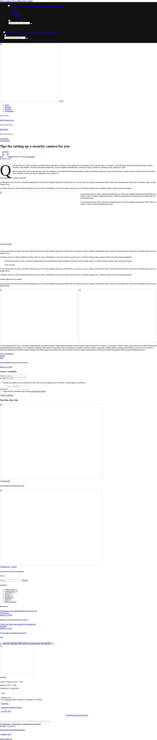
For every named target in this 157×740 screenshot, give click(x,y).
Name (2, 376)
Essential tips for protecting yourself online (12, 571)
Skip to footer (28, 1)
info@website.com (7, 120)
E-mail (2, 378)
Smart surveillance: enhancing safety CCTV (12, 485)
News (7, 594)
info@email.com (6, 739)
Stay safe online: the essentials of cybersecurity (13, 633)
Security (14, 567)
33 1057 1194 (6, 711)
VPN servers (9, 602)
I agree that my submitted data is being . (24, 391)
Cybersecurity (5, 141)
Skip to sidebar (16, 1)
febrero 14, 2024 (6, 615)
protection (35, 642)
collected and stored (38, 391)
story (53, 643)
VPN (6, 600)
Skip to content (5, 1)
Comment (3, 389)
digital (6, 642)
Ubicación (4, 703)
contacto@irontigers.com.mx (11, 707)
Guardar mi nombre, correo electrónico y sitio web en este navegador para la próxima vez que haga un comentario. (44, 383)
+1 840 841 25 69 (5, 734)
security (11, 354)
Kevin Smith (6, 244)
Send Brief (4, 129)
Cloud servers (10, 590)
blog (1, 643)
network (16, 643)
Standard (8, 598)
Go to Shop (4, 139)
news (6, 354)
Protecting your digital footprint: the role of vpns (14, 619)
